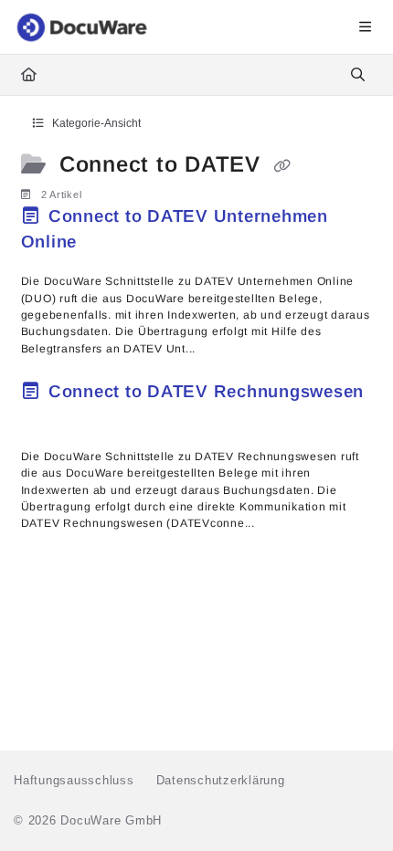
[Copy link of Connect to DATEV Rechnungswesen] (49, 419)
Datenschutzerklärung (220, 780)
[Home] (83, 27)
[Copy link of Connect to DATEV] (282, 166)
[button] (352, 805)
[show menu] (364, 27)
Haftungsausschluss (74, 780)
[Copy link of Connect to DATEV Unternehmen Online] (110, 243)
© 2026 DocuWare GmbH (88, 820)
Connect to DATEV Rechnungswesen (203, 391)
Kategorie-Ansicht (95, 123)
